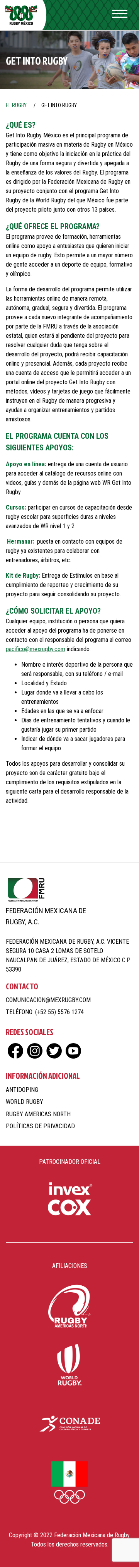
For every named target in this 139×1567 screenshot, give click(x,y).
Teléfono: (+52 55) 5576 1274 (45, 1012)
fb (15, 1051)
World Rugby (24, 1101)
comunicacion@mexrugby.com (48, 1000)
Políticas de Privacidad (40, 1126)
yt (73, 1051)
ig (34, 1051)
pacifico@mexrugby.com (35, 649)
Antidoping (22, 1089)
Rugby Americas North (38, 1114)
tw (54, 1051)
